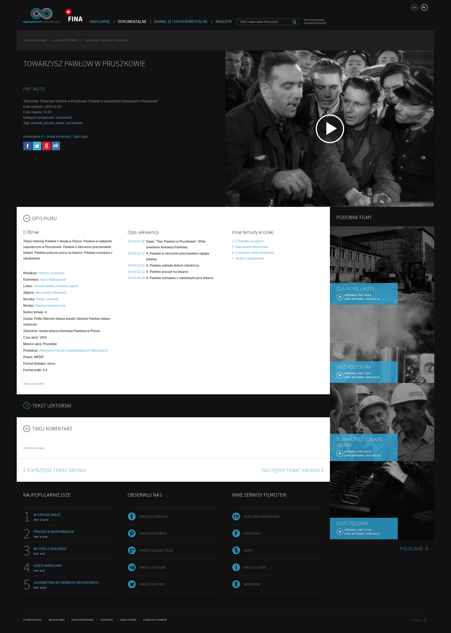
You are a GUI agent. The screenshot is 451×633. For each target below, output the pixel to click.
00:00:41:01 (136, 265)
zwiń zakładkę (34, 383)
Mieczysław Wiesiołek (50, 292)
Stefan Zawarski (47, 299)
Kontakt (107, 619)
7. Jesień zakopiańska (248, 258)
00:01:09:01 (136, 278)
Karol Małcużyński (53, 279)
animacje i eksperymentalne (180, 21)
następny (291, 470)
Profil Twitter (151, 584)
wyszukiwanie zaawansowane (315, 22)
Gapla (248, 550)
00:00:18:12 (136, 253)
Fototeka (252, 533)
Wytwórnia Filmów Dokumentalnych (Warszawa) (73, 350)
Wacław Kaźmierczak (50, 306)
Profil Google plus (156, 550)
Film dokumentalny (35, 40)
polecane (411, 548)
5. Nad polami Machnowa (250, 247)
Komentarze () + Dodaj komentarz (47, 136)
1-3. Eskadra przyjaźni (248, 241)
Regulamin (56, 619)
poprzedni (57, 470)
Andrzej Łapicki (67, 286)
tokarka (49, 123)
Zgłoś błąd (80, 136)
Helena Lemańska (51, 273)
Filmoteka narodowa (262, 516)
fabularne (100, 21)
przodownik (74, 123)
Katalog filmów (155, 619)
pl (424, 7)
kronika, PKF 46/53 (66, 40)
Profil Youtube (152, 567)
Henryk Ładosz (44, 286)
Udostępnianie (82, 619)
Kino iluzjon (254, 567)
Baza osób (128, 619)
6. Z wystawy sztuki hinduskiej (253, 253)
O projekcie (32, 619)
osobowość (64, 117)
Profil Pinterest (153, 533)
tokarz (60, 123)
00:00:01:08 (136, 241)
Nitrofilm (252, 584)
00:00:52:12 (136, 272)
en (414, 7)
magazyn (223, 21)
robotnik (36, 123)
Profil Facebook (153, 516)
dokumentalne (132, 21)
